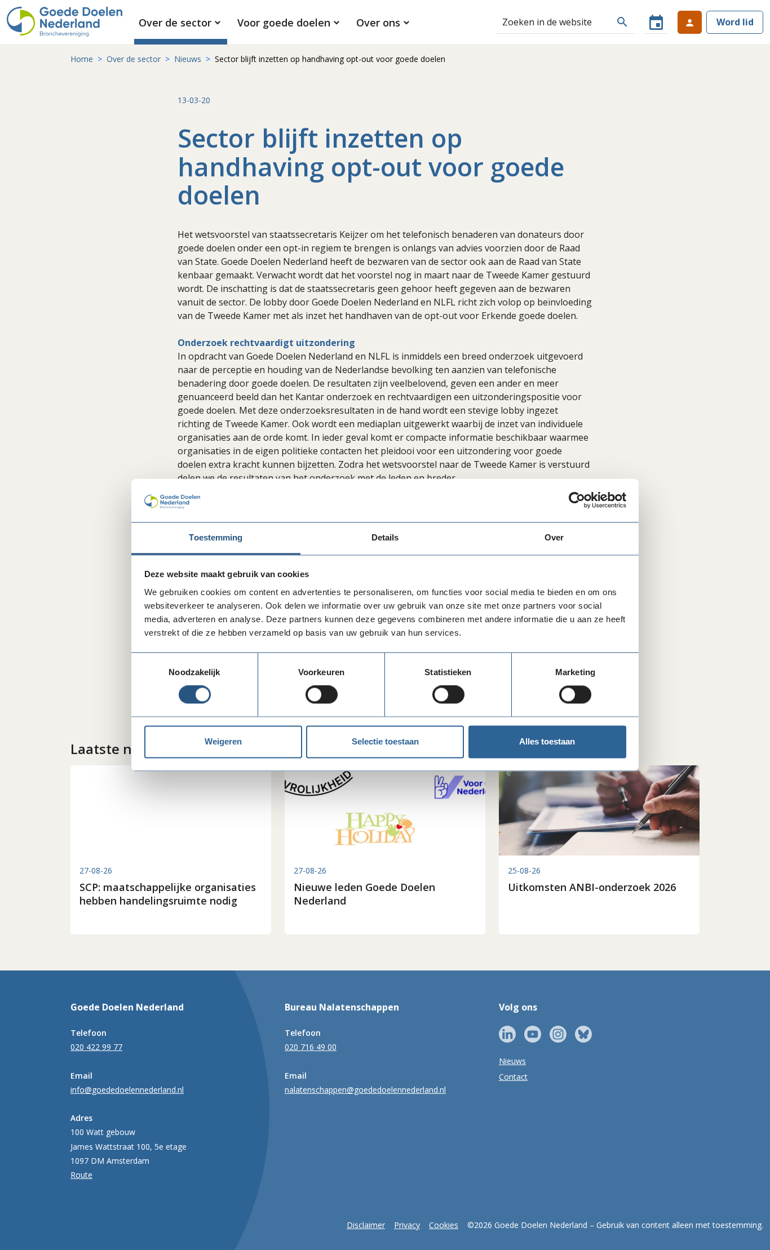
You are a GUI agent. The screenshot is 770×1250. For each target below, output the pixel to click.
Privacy (407, 1225)
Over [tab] (554, 537)
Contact (513, 1076)
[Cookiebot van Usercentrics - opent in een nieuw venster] (577, 500)
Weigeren (223, 741)
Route (81, 1174)
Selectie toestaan (385, 741)
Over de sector (134, 59)
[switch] (322, 695)
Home (81, 59)
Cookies (443, 1225)
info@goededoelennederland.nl (127, 1089)
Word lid (735, 22)
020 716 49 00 (311, 1046)
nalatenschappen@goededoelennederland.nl (365, 1089)
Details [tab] (385, 537)
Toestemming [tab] (215, 537)
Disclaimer (366, 1225)
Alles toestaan (547, 741)
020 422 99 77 (96, 1046)
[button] (180, 23)
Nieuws (187, 59)
